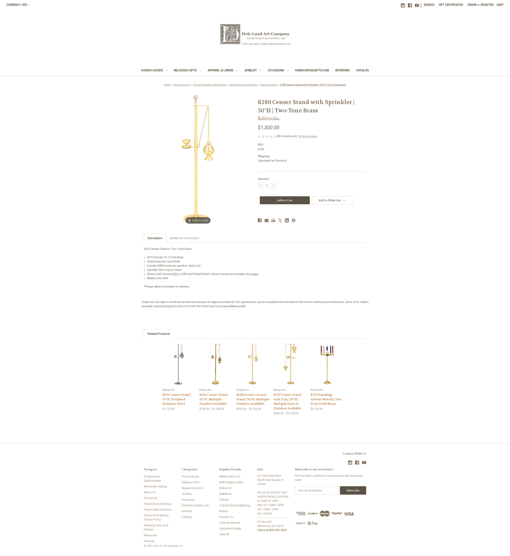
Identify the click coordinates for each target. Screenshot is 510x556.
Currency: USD (16, 4)
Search (429, 4)
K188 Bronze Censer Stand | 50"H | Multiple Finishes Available (252, 399)
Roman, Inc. (226, 517)
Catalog (362, 70)
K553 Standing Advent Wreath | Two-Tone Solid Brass (327, 399)
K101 (175, 274)
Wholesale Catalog (155, 486)
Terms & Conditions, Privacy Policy (156, 517)
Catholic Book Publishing (234, 505)
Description (155, 238)
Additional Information (184, 238)
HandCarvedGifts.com (312, 70)
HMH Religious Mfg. (231, 482)
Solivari (224, 499)
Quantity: (264, 179)
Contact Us (151, 498)
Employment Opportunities (152, 478)
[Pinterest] (294, 220)
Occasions (276, 70)
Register (487, 4)
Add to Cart (327, 367)
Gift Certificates (451, 4)
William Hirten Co (229, 476)
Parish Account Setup (157, 503)
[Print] (273, 220)
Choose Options (179, 367)
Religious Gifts (186, 70)
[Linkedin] (287, 220)
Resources (150, 535)
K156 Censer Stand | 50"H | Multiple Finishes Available (214, 399)
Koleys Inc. (225, 488)
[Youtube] (417, 5)
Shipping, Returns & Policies (156, 527)
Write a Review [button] (308, 136)
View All (224, 534)
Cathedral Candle (230, 528)
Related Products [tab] (159, 334)
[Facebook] (410, 5)
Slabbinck (225, 493)
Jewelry (251, 70)
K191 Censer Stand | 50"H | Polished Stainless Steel (176, 399)
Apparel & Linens (221, 70)
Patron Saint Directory (158, 509)
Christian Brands (229, 522)
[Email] (267, 220)
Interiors (342, 70)
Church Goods (152, 70)
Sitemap (149, 541)
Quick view (176, 360)
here (255, 274)
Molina (223, 511)
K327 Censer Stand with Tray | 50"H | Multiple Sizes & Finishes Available (287, 401)
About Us (149, 492)
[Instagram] (403, 5)
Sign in (472, 4)
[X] (280, 220)
